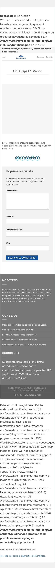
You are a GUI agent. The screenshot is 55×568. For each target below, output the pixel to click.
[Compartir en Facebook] (22, 158)
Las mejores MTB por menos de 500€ (19, 339)
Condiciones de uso (20, 388)
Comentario (11, 191)
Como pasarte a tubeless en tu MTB (18, 329)
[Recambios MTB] (21, 56)
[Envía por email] (32, 158)
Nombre (9, 216)
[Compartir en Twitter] (27, 158)
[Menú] (3, 57)
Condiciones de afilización (28, 390)
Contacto (49, 57)
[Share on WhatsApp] (17, 158)
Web (8, 243)
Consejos (40, 57)
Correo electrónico (14, 230)
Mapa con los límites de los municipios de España (25, 325)
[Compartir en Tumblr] (37, 158)
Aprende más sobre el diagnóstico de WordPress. (23, 556)
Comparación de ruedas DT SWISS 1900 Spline (24, 344)
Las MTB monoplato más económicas (19, 335)
